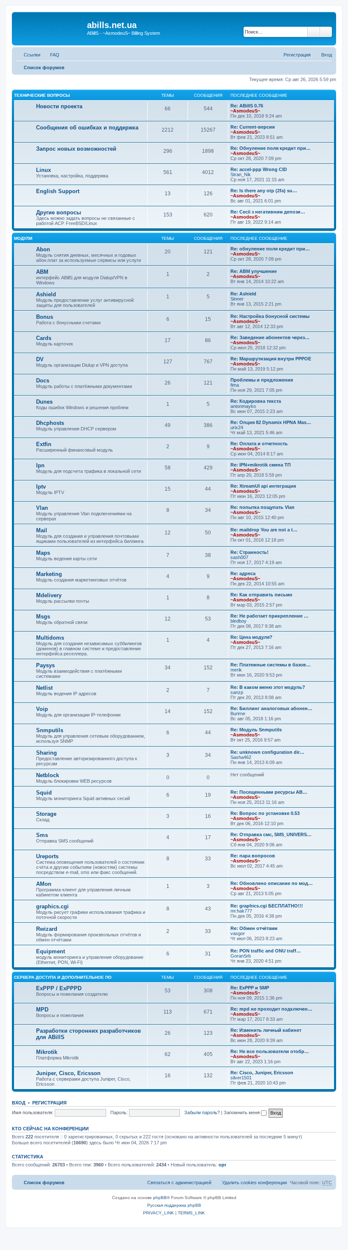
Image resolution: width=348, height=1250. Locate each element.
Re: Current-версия (252, 126)
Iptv (41, 486)
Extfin (43, 444)
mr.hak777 (241, 910)
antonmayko (243, 406)
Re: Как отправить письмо (261, 594)
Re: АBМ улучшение (253, 271)
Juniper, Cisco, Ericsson (68, 1073)
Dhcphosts (50, 423)
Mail (41, 530)
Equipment (50, 951)
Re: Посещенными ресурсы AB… (268, 792)
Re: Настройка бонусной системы (269, 316)
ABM (42, 272)
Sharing (46, 753)
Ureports (47, 856)
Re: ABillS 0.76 (246, 105)
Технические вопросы (42, 95)
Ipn (40, 465)
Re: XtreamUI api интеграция (263, 486)
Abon (43, 249)
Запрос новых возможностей (76, 149)
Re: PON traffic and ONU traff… (265, 950)
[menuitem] (50, 55)
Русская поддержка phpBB (174, 1205)
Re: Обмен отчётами (254, 928)
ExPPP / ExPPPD (58, 988)
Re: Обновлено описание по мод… (271, 883)
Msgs (43, 616)
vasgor (237, 933)
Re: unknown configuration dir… (267, 752)
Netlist (44, 688)
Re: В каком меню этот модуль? (267, 687)
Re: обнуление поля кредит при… (270, 248)
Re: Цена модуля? (251, 637)
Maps (43, 553)
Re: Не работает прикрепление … (269, 615)
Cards (43, 338)
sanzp (236, 692)
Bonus (44, 317)
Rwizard (46, 929)
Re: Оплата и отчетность (259, 443)
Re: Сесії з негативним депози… (267, 211)
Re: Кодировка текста (255, 401)
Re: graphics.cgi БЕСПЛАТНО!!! (266, 905)
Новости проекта (59, 106)
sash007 (239, 557)
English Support (57, 191)
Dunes (44, 402)
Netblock (47, 775)
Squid (44, 792)
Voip (42, 709)
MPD (42, 1009)
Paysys (45, 665)
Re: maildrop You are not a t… (263, 529)
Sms (42, 835)
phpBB (160, 1197)
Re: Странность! (249, 552)
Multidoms (50, 638)
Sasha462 (240, 757)
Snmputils (49, 730)
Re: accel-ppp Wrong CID (258, 169)
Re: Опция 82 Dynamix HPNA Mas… (270, 422)
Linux (43, 170)
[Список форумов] (50, 27)
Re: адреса (242, 573)
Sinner (237, 298)
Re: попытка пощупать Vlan (262, 507)
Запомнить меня (242, 1112)
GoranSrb (240, 955)
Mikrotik (46, 1052)
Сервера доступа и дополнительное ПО (63, 977)
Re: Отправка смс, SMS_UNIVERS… (271, 834)
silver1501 (241, 1077)
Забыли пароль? (202, 1112)
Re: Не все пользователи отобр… (269, 1051)
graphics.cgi (52, 906)
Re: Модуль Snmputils (256, 729)
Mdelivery (49, 595)
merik (236, 669)
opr (222, 1164)
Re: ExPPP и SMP (249, 987)
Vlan (42, 508)
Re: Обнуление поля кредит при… (270, 148)
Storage (46, 814)
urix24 (236, 427)
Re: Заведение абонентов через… (269, 337)
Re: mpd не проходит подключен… (271, 1008)
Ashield (46, 294)
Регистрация (49, 1102)
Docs (42, 380)
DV (40, 359)
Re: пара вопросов (252, 855)
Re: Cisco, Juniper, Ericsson (261, 1072)
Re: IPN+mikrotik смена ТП (260, 464)
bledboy (238, 621)
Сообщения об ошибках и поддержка (87, 127)
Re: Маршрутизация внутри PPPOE (270, 358)
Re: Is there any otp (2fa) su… (263, 190)
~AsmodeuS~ (245, 110)
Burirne (237, 713)
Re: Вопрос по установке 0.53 (265, 813)
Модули (23, 238)
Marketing (49, 574)
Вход (18, 1102)
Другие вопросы (58, 212)
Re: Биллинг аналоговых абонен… (271, 708)
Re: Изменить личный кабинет (265, 1030)
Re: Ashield (243, 293)
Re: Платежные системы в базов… (270, 664)
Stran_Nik (240, 174)
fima (234, 385)
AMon (43, 884)
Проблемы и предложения (261, 379)
